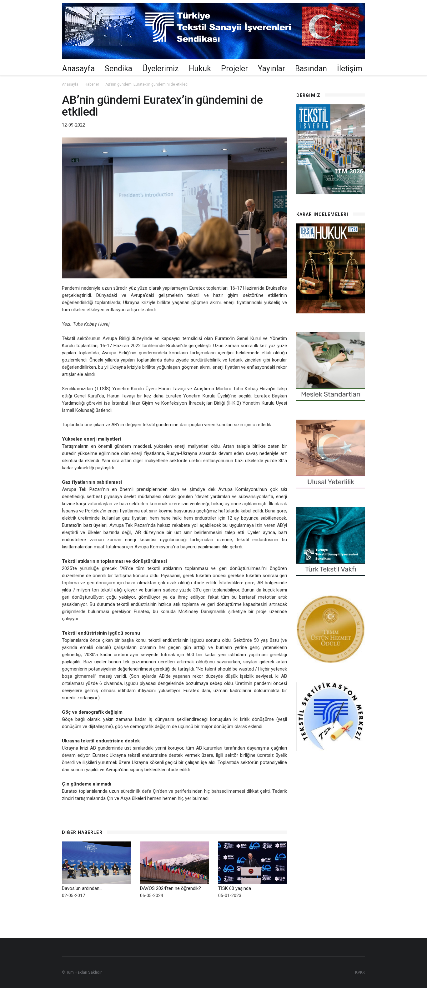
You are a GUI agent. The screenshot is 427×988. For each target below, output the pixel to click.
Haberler (92, 84)
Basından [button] (311, 68)
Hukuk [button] (200, 68)
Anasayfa (78, 68)
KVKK (360, 972)
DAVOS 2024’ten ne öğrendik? (170, 888)
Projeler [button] (234, 68)
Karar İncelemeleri (322, 214)
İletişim (349, 68)
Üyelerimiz (160, 68)
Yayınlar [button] (271, 68)
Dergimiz (308, 95)
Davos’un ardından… (82, 888)
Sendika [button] (118, 68)
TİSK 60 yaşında (234, 888)
